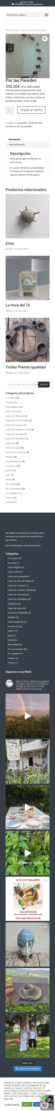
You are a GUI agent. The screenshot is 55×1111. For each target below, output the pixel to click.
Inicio (8, 30)
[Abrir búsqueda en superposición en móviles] (28, 384)
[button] (45, 38)
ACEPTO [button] (27, 1104)
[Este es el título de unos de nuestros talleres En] (28, 990)
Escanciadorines (14, 461)
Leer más (8, 1098)
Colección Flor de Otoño (17, 420)
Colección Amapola (15, 415)
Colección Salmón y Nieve (18, 429)
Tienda (15, 30)
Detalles (9, 456)
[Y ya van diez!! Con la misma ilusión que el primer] (28, 1036)
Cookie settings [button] (12, 1104)
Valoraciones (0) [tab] (17, 144)
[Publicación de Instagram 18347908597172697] (28, 944)
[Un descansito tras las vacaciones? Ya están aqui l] (28, 761)
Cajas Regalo (12, 406)
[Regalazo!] (28, 716)
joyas (8, 474)
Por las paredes (24, 126)
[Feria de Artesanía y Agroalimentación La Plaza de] (28, 899)
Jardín (8, 470)
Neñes (9, 479)
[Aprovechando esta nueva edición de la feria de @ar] (28, 807)
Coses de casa (25, 30)
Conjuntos (22, 122)
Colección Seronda (15, 434)
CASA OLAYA (12, 411)
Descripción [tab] (14, 139)
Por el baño (11, 484)
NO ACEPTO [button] (40, 1104)
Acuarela (10, 402)
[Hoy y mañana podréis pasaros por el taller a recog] (28, 853)
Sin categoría (12, 493)
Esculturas (11, 126)
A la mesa (10, 397)
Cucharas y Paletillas (16, 452)
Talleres (9, 497)
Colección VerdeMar (15, 438)
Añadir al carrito (31, 110)
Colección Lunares (14, 425)
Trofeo (9, 502)
